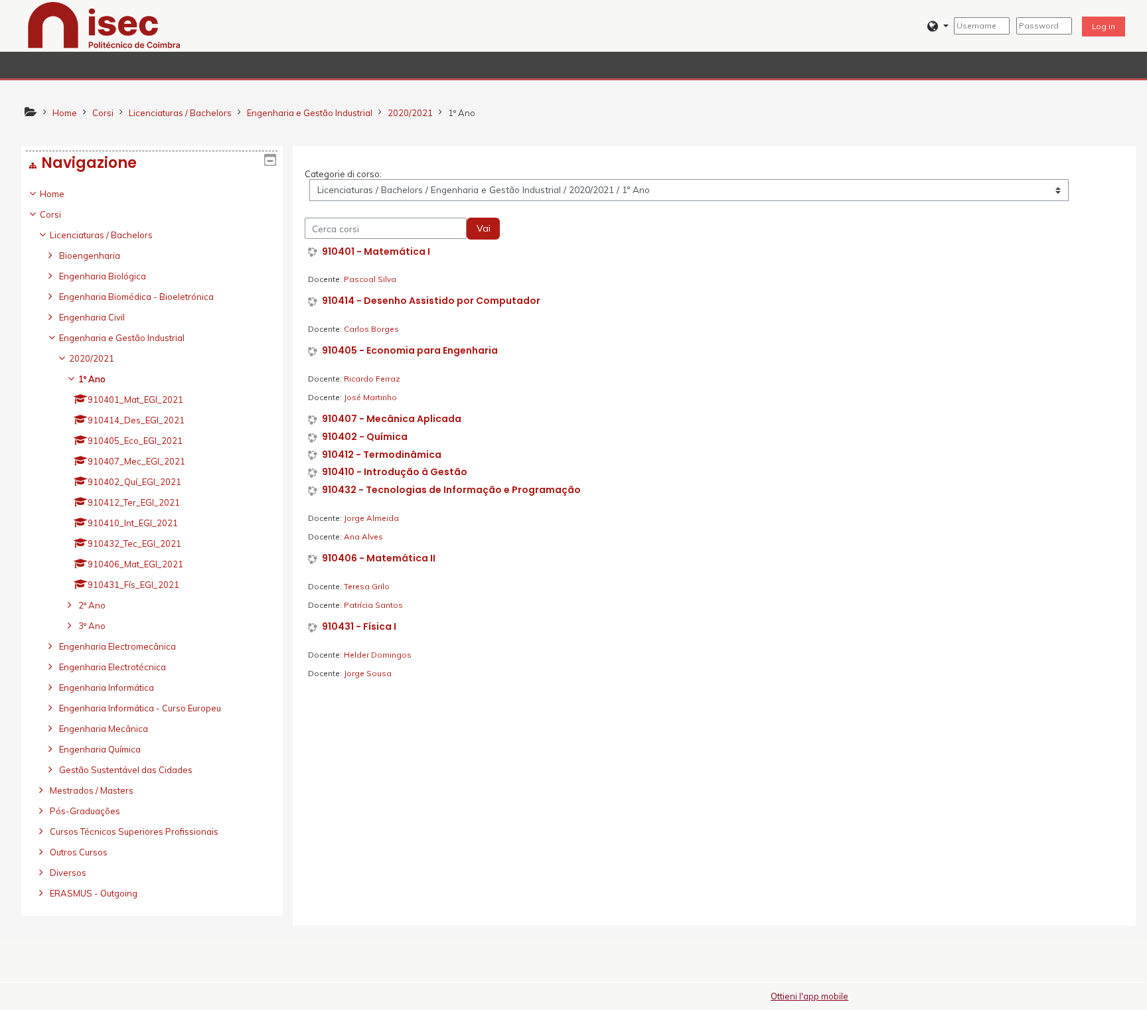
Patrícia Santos (373, 605)
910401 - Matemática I (376, 251)
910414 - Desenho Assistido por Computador (431, 301)
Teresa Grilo (367, 586)
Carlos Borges (371, 329)
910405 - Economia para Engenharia (410, 350)
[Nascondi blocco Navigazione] (270, 160)
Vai (484, 228)
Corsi (50, 214)
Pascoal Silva (370, 279)
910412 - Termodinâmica (381, 455)
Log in (1103, 26)
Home (52, 193)
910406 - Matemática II (378, 558)
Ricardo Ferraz (372, 379)
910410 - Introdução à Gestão (394, 472)
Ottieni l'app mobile (809, 996)
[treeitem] (151, 543)
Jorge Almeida (371, 518)
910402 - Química (365, 437)
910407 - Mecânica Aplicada (391, 419)
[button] (937, 26)
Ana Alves (363, 536)
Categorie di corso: (343, 174)
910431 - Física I (359, 626)
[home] (104, 24)
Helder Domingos (378, 655)
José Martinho (370, 397)
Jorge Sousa (368, 673)
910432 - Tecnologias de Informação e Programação (451, 490)
